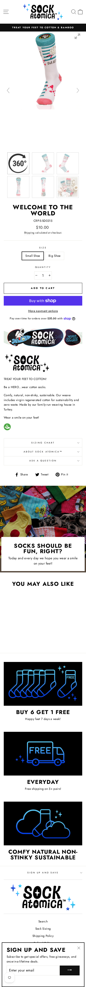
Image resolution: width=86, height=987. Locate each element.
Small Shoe (32, 255)
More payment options (43, 311)
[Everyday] (43, 754)
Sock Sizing (43, 928)
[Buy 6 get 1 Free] (43, 684)
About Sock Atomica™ (43, 451)
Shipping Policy (43, 936)
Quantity (43, 267)
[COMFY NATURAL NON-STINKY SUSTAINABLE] (43, 823)
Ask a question (43, 460)
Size (43, 247)
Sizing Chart (43, 442)
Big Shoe (55, 255)
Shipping (29, 232)
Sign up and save (43, 872)
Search (43, 921)
